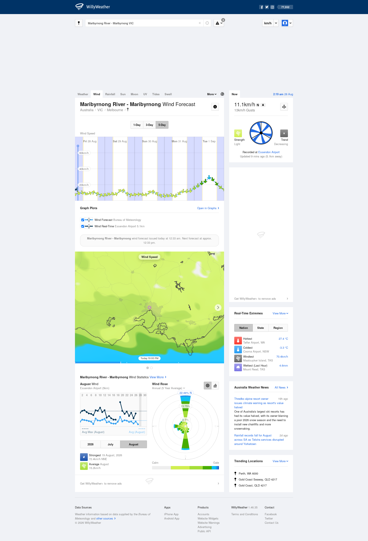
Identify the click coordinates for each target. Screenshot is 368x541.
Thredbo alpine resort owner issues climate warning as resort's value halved (261, 413)
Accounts (203, 514)
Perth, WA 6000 (248, 473)
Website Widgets (208, 518)
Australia (86, 109)
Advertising (204, 527)
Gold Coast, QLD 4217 (253, 485)
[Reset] (199, 23)
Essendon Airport (269, 152)
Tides (156, 94)
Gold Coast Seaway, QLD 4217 (258, 479)
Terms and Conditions (244, 514)
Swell (168, 94)
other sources (104, 518)
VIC (100, 109)
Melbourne (115, 109)
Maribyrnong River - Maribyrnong (128, 109)
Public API (204, 531)
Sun (123, 94)
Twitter (269, 518)
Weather (83, 94)
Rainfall (110, 94)
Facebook (271, 514)
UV (145, 94)
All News (280, 387)
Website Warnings (209, 523)
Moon (134, 94)
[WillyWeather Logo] (95, 7)
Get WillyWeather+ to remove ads (255, 298)
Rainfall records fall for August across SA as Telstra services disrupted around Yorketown (261, 439)
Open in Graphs (207, 208)
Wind (96, 94)
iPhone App (171, 514)
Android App (171, 518)
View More (157, 377)
